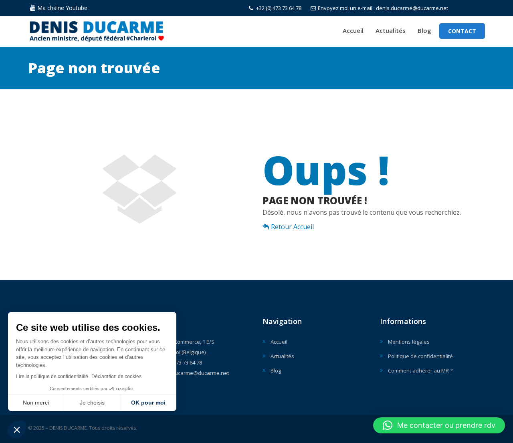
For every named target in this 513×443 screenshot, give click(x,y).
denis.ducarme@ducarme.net (193, 373)
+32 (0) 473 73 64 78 (278, 8)
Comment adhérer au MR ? (420, 370)
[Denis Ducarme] (114, 30)
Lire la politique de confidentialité (52, 376)
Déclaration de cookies (116, 376)
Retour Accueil (292, 226)
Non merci (36, 402)
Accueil (353, 30)
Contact (462, 31)
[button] (16, 429)
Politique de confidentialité (420, 356)
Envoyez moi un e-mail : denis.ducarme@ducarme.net (383, 8)
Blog (424, 30)
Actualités (391, 30)
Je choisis (92, 402)
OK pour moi (148, 402)
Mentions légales (409, 341)
